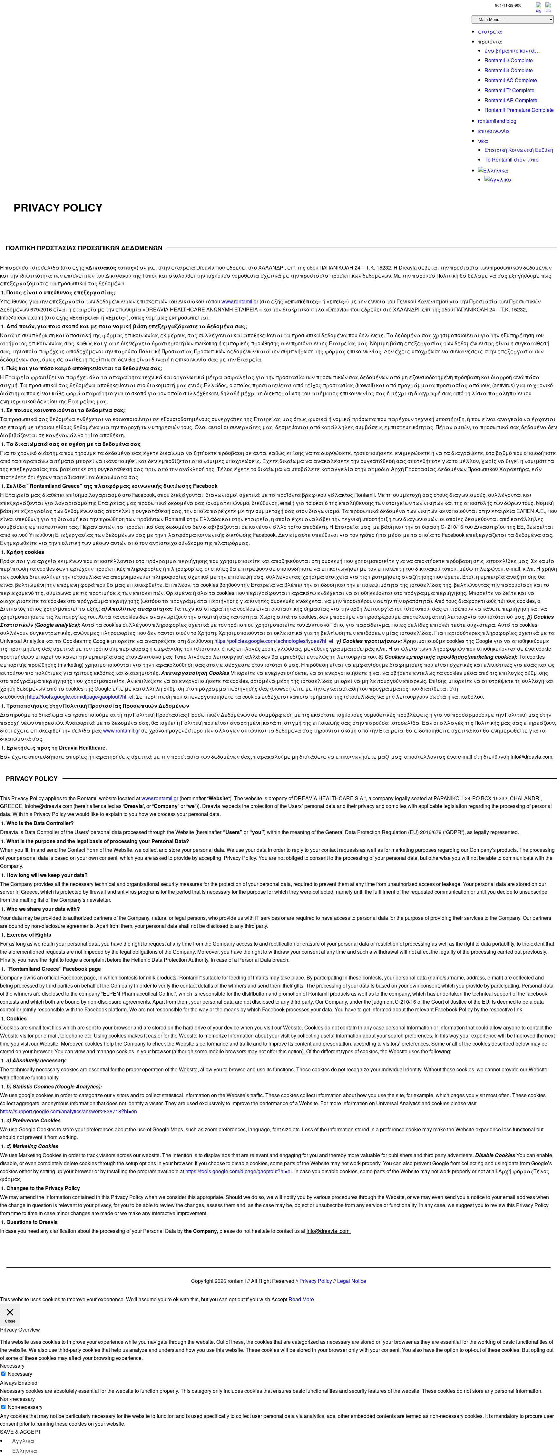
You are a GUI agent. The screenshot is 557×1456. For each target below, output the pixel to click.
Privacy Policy (315, 1280)
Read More (301, 1299)
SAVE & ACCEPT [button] (20, 1431)
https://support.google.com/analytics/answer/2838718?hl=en (68, 1111)
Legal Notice (351, 1280)
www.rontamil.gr (239, 301)
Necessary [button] (12, 1365)
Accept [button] (279, 1299)
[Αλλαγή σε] (493, 170)
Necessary (20, 1373)
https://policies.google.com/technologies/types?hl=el (273, 640)
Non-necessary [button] (17, 1398)
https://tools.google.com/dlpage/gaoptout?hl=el (80, 696)
